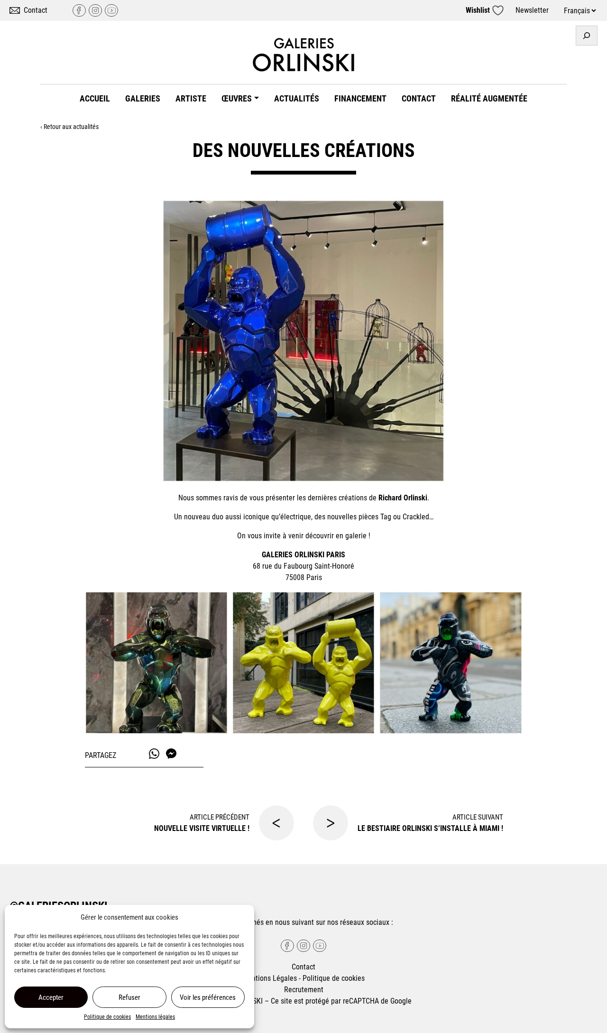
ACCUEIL (95, 98)
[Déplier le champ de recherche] (587, 36)
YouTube (111, 10)
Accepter (51, 997)
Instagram (95, 10)
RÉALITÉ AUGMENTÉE (489, 98)
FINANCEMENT (360, 98)
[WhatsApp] (154, 753)
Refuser (129, 997)
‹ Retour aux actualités (69, 126)
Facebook (79, 10)
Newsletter (532, 10)
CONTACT (419, 98)
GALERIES (142, 98)
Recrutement (303, 989)
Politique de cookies (107, 1017)
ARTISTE (190, 98)
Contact (35, 10)
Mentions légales (155, 1017)
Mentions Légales (269, 978)
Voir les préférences (208, 997)
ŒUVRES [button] (236, 98)
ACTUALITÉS (296, 98)
